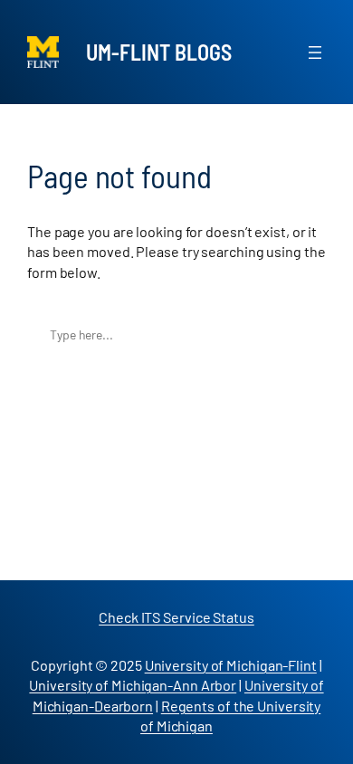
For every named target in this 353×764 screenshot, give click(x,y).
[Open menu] (315, 52)
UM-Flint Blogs (159, 52)
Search (307, 334)
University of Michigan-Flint (231, 664)
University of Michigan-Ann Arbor (132, 684)
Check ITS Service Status (176, 617)
